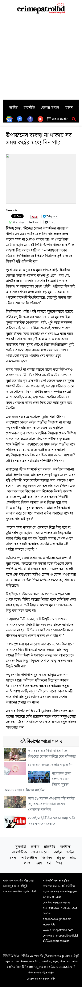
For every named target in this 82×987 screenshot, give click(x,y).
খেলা (13, 857)
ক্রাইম (69, 107)
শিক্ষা (58, 863)
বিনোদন (47, 857)
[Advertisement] (41, 56)
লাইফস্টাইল (29, 857)
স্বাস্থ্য (73, 857)
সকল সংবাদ (59, 119)
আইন (70, 852)
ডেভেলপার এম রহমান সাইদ (41, 978)
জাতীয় (13, 107)
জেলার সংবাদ (50, 107)
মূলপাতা (20, 846)
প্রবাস (27, 863)
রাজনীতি (29, 107)
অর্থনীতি (65, 846)
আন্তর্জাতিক (19, 852)
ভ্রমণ (39, 863)
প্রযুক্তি (61, 857)
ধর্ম (49, 863)
